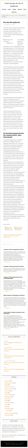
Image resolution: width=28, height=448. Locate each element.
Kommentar (7, 390)
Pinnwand (7, 398)
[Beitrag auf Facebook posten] (18, 227)
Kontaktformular (11, 436)
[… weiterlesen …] (7, 262)
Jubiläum (17, 236)
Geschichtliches (12, 234)
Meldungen (7, 396)
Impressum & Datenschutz (16, 444)
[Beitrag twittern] (8, 227)
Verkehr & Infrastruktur (10, 413)
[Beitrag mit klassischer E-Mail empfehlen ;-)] (18, 229)
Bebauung (7, 381)
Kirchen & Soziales (9, 388)
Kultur (6, 392)
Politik (6, 400)
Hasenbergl (11, 236)
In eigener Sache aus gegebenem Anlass (14, 249)
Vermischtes (7, 415)
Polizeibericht (8, 402)
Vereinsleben (19, 234)
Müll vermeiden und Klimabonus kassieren (14, 295)
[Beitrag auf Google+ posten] (9, 229)
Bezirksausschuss (9, 382)
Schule (6, 404)
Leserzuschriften (8, 394)
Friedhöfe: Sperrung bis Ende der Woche (14, 266)
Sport (6, 406)
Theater (8, 410)
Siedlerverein (6, 237)
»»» (17, 431)
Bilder (6, 384)
